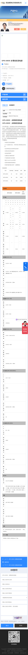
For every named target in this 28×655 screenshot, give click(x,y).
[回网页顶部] (26, 263)
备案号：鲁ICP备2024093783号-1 (15, 651)
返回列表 (7, 562)
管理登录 (16, 653)
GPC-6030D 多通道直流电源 (15, 565)
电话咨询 (25, 269)
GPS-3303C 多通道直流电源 (15, 559)
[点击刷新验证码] (18, 617)
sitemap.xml (23, 653)
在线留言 (12, 105)
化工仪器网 (10, 653)
